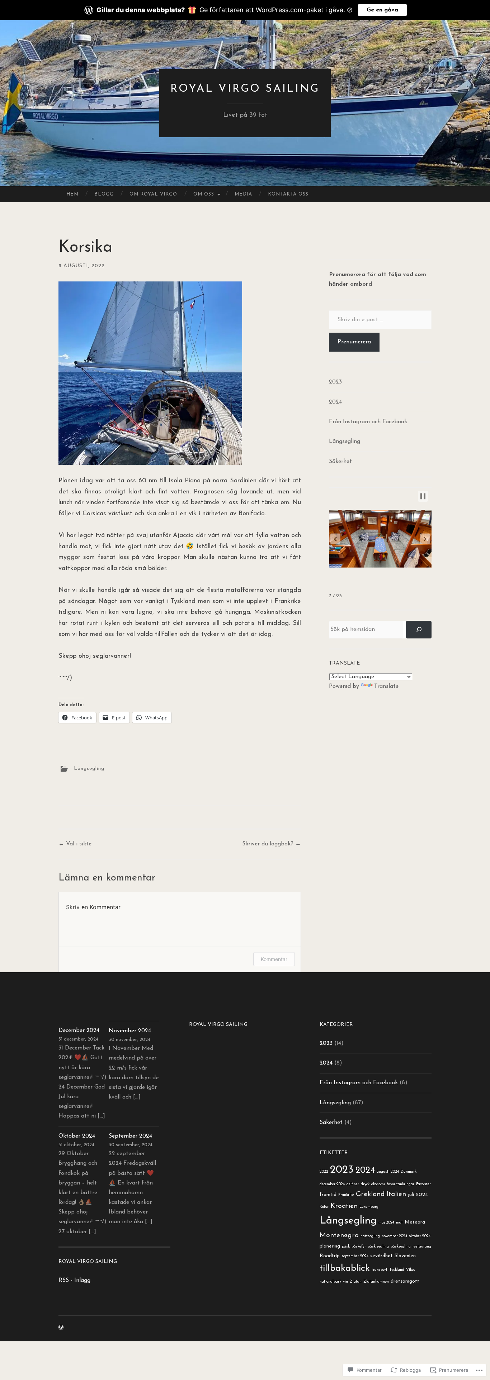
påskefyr (359, 1247)
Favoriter (423, 1184)
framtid (328, 1194)
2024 (335, 402)
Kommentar (274, 959)
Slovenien (405, 1256)
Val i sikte (74, 844)
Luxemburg (368, 1207)
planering (330, 1246)
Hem (72, 194)
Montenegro (339, 1235)
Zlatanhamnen (376, 1282)
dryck (365, 1184)
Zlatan (356, 1282)
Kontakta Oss (288, 194)
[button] (335, 539)
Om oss (203, 194)
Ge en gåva (382, 10)
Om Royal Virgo (153, 194)
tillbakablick (345, 1268)
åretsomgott (405, 1281)
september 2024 (354, 1256)
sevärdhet (381, 1256)
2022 (324, 1172)
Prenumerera (354, 342)
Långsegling (89, 768)
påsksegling (401, 1247)
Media (243, 194)
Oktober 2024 (76, 1136)
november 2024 (394, 1236)
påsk (346, 1247)
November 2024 (130, 1031)
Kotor (324, 1207)
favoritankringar (400, 1184)
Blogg (104, 194)
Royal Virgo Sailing (245, 89)
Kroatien (344, 1206)
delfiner (353, 1184)
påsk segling (378, 1247)
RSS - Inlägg (74, 1280)
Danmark (408, 1172)
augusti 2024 (388, 1172)
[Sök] (419, 629)
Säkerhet (340, 461)
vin (345, 1282)
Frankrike (346, 1195)
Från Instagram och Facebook (368, 422)
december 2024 (332, 1184)
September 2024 (130, 1136)
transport (379, 1270)
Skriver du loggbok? (271, 844)
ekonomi (378, 1184)
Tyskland (396, 1270)
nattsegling (370, 1236)
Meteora (415, 1222)
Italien (396, 1194)
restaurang (422, 1247)
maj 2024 (386, 1223)
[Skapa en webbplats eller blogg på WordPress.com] (60, 1328)
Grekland (370, 1194)
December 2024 (78, 1030)
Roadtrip (330, 1256)
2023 (335, 382)
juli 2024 (418, 1194)
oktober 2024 (419, 1236)
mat (399, 1223)
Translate (386, 686)
